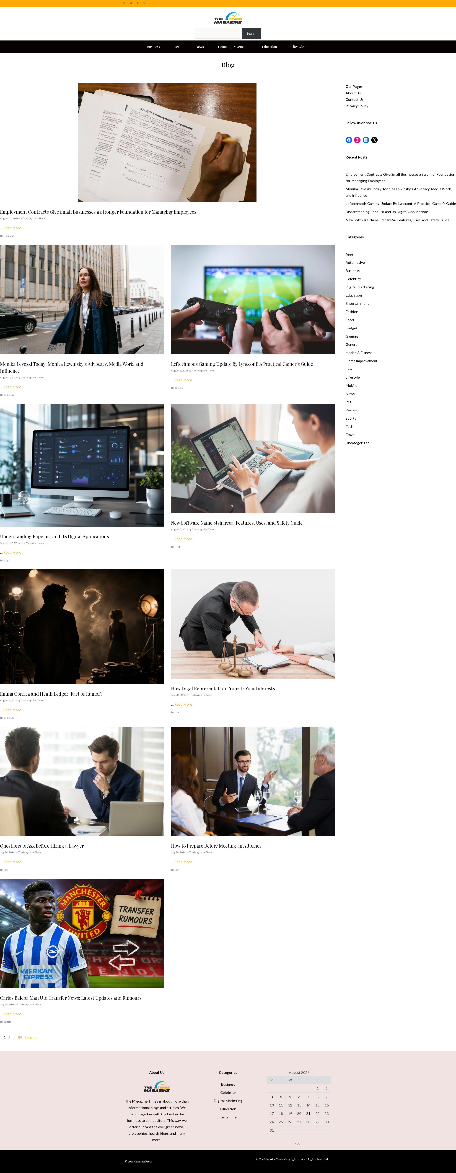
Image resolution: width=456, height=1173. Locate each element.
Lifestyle (297, 47)
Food (350, 320)
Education (269, 47)
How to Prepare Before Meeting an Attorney (216, 846)
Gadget (351, 328)
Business (153, 47)
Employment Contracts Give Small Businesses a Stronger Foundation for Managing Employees (98, 212)
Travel (351, 434)
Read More (12, 228)
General (352, 344)
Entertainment (357, 303)
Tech (178, 47)
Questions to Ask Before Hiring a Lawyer (42, 846)
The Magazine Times (141, 1101)
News (200, 47)
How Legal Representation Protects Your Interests (223, 688)
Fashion (352, 311)
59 (20, 1037)
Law (177, 712)
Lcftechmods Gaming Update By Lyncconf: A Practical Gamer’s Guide (242, 364)
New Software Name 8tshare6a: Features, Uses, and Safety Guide (237, 523)
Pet (348, 402)
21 (308, 1113)
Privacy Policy (357, 106)
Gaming (179, 387)
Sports (7, 1021)
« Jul (297, 1143)
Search (251, 33)
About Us (353, 93)
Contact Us (355, 99)
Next (31, 1037)
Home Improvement (233, 47)
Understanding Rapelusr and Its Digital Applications (54, 536)
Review (351, 410)
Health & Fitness (359, 352)
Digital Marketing (360, 287)
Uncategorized (358, 443)
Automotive (355, 262)
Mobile (351, 385)
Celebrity (9, 394)
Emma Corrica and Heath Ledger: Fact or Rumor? (51, 694)
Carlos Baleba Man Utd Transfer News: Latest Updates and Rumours (71, 998)
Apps (7, 560)
